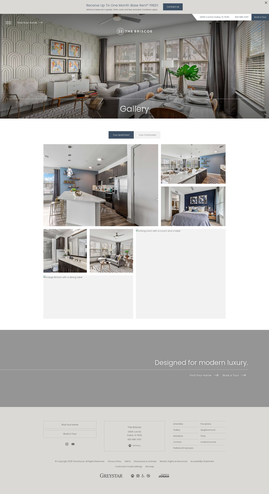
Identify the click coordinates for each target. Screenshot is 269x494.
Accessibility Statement (202, 461)
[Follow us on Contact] (73, 445)
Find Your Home (27, 22)
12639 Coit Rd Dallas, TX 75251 (134, 433)
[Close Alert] (266, 3)
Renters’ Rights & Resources (173, 461)
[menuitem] (185, 424)
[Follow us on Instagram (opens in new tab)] (66, 445)
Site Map (149, 466)
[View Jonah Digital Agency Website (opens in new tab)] (163, 476)
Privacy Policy (114, 461)
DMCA (128, 461)
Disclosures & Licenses (145, 461)
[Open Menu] (8, 22)
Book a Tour (231, 375)
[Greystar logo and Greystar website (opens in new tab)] (111, 477)
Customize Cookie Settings (128, 466)
